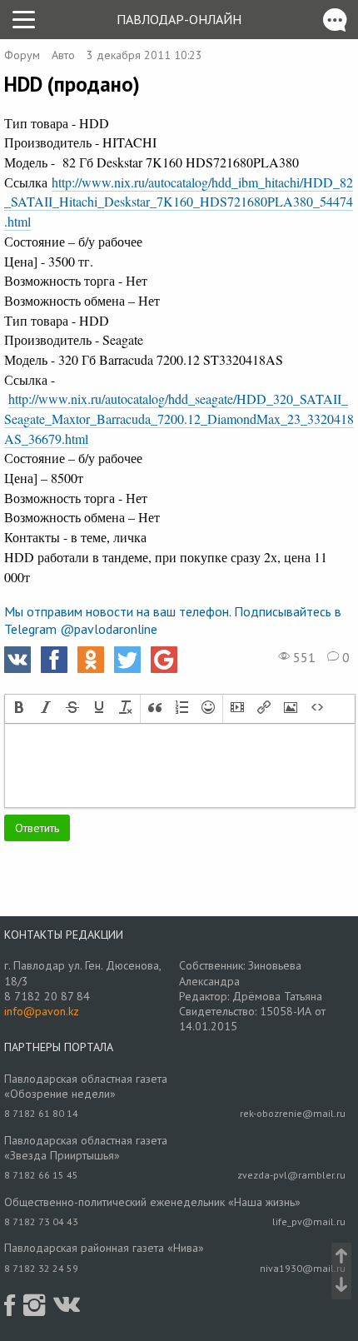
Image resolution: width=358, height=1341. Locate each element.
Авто (63, 54)
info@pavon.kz (41, 1011)
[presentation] (19, 708)
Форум (22, 54)
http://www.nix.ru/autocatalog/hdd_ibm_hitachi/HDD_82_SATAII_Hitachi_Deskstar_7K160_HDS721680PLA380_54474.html (178, 201)
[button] (19, 708)
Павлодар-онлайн (179, 19)
